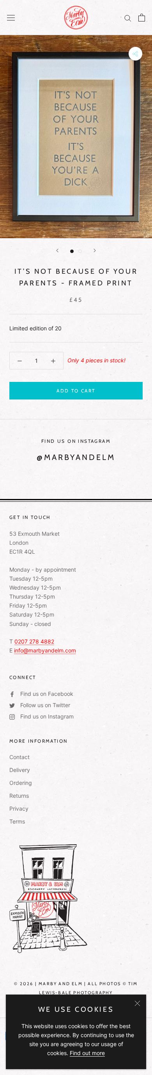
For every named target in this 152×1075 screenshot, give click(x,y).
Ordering (20, 782)
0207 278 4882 (34, 641)
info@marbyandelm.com (45, 650)
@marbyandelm (76, 457)
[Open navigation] (11, 17)
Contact (19, 757)
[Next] (95, 250)
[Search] (127, 17)
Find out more (87, 1053)
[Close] (137, 1003)
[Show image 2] (80, 251)
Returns (19, 795)
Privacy (18, 808)
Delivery (19, 770)
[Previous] (57, 250)
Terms (17, 821)
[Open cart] (141, 17)
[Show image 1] (72, 251)
